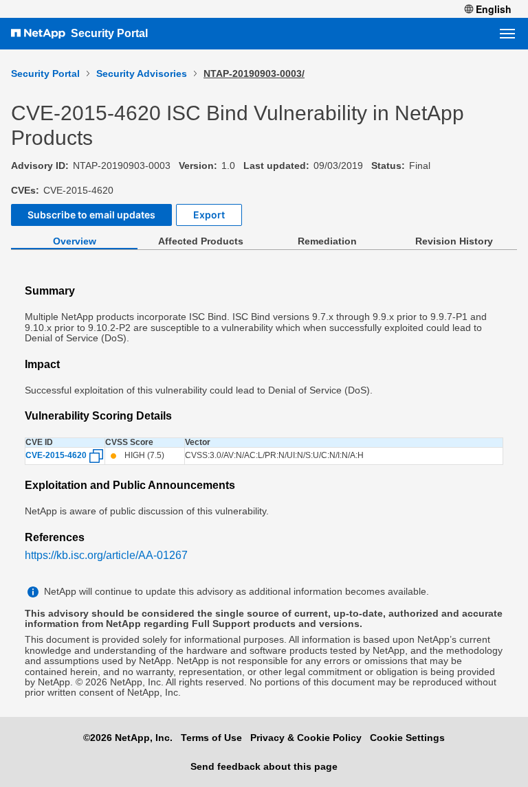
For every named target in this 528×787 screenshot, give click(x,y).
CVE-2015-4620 (56, 455)
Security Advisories (141, 73)
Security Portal (109, 33)
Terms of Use (211, 737)
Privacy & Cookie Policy (306, 737)
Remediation (327, 241)
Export (209, 214)
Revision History (454, 241)
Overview (74, 241)
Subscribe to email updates (91, 214)
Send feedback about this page (264, 766)
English (494, 9)
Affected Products (200, 241)
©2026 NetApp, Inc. (128, 737)
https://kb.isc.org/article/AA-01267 (106, 555)
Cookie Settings (407, 737)
